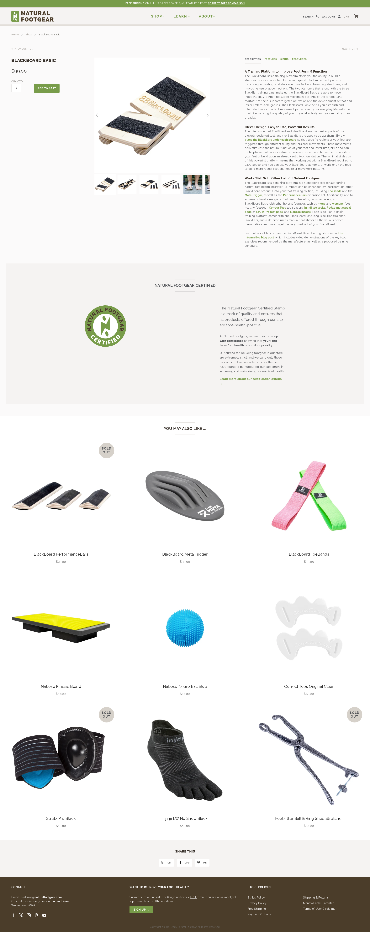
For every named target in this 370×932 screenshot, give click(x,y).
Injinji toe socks (314, 207)
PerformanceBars (295, 195)
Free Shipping (257, 908)
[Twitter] (21, 915)
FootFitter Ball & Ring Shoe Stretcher (309, 818)
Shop (156, 16)
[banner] (32, 16)
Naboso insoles (300, 211)
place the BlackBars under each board (270, 139)
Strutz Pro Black (61, 818)
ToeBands (334, 191)
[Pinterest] (36, 915)
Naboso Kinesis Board (61, 686)
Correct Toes (277, 207)
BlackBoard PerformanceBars (61, 554)
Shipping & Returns (316, 897)
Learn (180, 16)
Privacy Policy (257, 903)
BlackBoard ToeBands (309, 554)
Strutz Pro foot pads (269, 211)
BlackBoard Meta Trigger (185, 554)
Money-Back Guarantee (318, 903)
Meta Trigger (253, 195)
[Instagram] (29, 915)
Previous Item (24, 49)
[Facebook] (13, 915)
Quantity (16, 81)
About (206, 16)
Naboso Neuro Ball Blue (185, 686)
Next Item (349, 49)
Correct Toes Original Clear (309, 686)
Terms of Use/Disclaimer (319, 908)
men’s (321, 203)
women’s (338, 203)
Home (15, 34)
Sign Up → (142, 909)
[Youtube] (44, 915)
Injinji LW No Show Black (185, 818)
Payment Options (259, 914)
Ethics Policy (256, 897)
